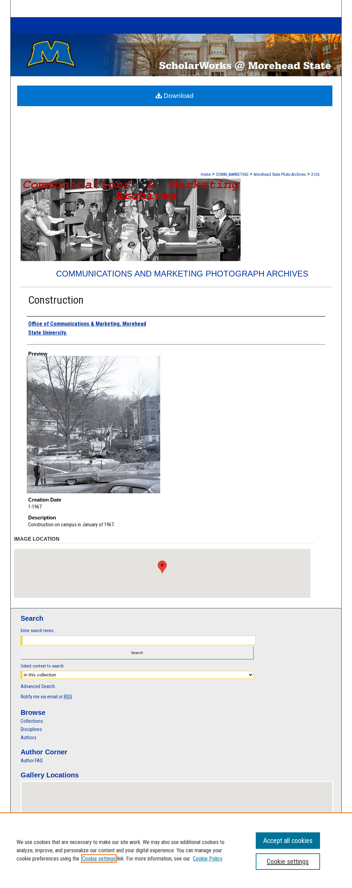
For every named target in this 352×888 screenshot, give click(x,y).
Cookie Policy (207, 858)
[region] (176, 850)
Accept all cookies (287, 840)
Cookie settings (99, 858)
